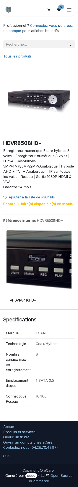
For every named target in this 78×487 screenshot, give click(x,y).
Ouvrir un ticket (16, 437)
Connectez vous (43, 25)
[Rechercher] (69, 44)
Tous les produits (17, 56)
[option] (39, 269)
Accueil (9, 427)
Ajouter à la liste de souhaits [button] (32, 197)
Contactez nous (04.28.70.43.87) (30, 447)
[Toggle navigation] (69, 9)
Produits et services (19, 432)
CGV (7, 456)
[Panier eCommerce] (48, 9)
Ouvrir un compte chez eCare (27, 442)
